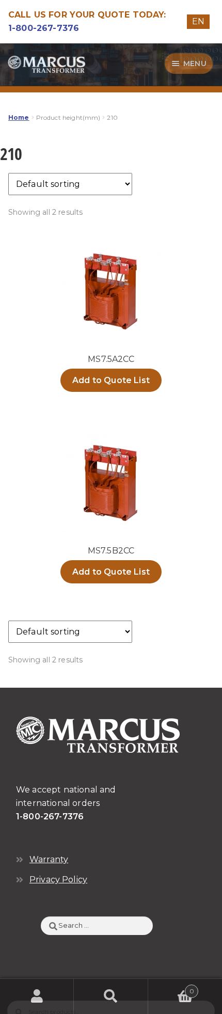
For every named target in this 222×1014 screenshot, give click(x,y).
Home (18, 117)
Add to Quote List (111, 380)
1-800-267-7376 (43, 28)
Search (111, 996)
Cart (171, 987)
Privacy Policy (58, 879)
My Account (37, 996)
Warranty (48, 859)
